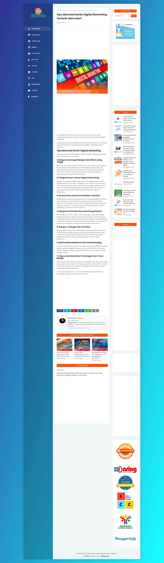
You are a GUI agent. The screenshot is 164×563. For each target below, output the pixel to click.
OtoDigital (113, 553)
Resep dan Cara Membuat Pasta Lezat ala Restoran (129, 201)
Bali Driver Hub (81, 553)
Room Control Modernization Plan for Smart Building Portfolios (81, 354)
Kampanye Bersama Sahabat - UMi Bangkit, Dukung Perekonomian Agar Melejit (129, 161)
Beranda (59, 10)
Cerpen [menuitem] (34, 90)
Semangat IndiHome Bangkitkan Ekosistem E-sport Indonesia (129, 138)
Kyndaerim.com (94, 556)
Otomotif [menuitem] (36, 53)
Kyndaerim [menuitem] (36, 29)
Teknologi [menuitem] (36, 41)
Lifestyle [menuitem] (34, 60)
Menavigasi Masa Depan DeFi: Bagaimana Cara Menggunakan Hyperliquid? (99, 355)
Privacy (87, 328)
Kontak (75, 328)
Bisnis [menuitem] (34, 47)
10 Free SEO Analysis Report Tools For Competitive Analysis (129, 128)
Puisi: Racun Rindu (128, 182)
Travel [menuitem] (34, 66)
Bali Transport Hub (103, 553)
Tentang (70, 328)
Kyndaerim (80, 318)
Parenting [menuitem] (36, 84)
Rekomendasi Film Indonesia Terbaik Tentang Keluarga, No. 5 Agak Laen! (129, 149)
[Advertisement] (82, 42)
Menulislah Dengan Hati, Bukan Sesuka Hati (129, 211)
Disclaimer (81, 328)
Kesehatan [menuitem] (36, 35)
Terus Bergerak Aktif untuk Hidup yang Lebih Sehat (129, 192)
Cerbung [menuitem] (34, 97)
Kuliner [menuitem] (35, 72)
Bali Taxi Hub (91, 553)
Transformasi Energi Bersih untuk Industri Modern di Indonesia (63, 354)
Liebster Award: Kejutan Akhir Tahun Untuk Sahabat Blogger (129, 173)
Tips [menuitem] (33, 78)
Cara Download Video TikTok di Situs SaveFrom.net (129, 118)
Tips (64, 10)
